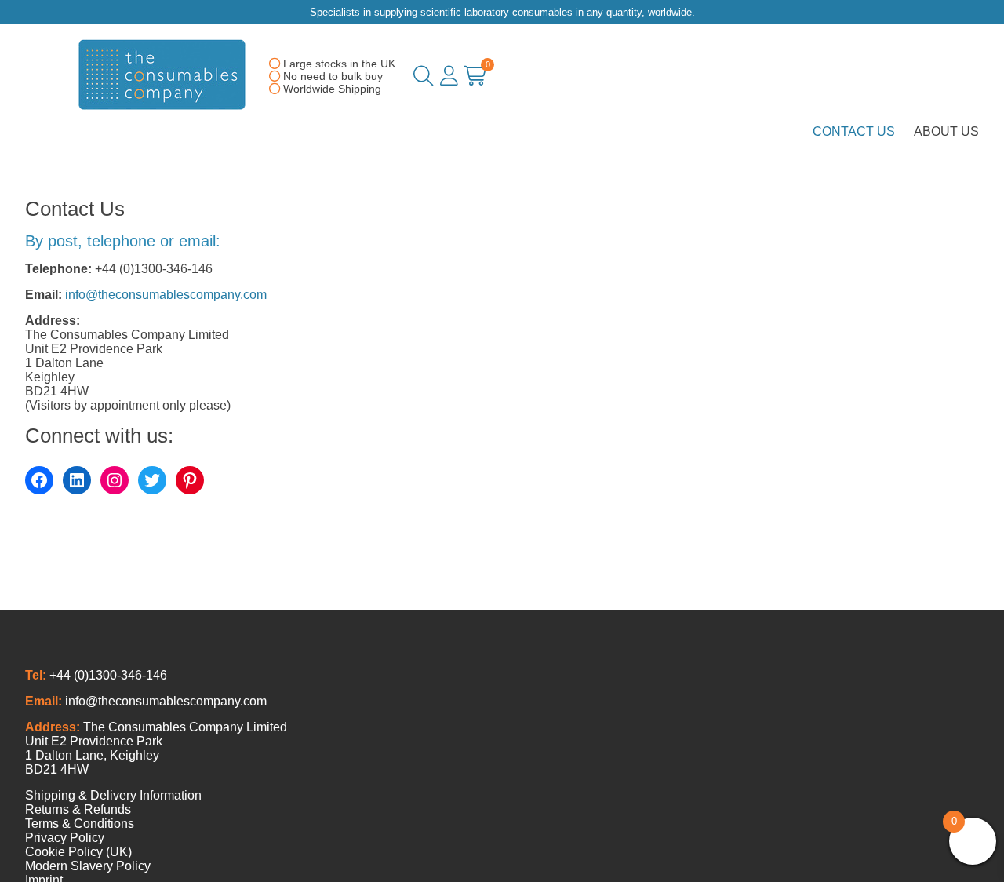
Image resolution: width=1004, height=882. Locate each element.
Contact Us (854, 131)
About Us (946, 131)
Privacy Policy (64, 837)
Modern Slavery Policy (88, 866)
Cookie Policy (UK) (78, 851)
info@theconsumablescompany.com (166, 294)
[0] (475, 79)
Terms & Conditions (79, 823)
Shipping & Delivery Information (113, 795)
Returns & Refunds (78, 809)
